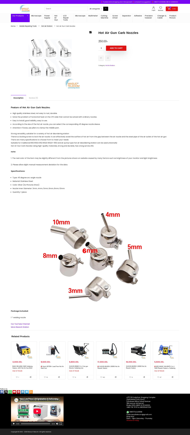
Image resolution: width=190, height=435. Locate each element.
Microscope (36, 15)
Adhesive (138, 15)
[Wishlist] (160, 8)
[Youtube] (14, 392)
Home (13, 26)
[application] (37, 411)
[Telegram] (27, 392)
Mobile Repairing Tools (28, 26)
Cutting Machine (104, 16)
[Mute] (57, 424)
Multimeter (93, 15)
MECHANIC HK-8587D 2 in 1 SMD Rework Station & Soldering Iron (164, 368)
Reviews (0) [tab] (33, 98)
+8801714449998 (135, 412)
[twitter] (6, 392)
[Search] (105, 9)
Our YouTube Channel (20, 324)
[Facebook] (2, 392)
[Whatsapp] (10, 392)
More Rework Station (20, 327)
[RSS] (31, 392)
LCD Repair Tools (66, 17)
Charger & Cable (161, 16)
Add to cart (116, 48)
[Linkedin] (22, 392)
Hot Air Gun (56, 17)
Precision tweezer (149, 16)
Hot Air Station (46, 26)
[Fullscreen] (61, 424)
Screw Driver (115, 16)
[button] (90, 32)
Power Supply (47, 16)
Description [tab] (18, 98)
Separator (126, 15)
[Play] (14, 424)
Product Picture (172, 16)
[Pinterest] (18, 392)
